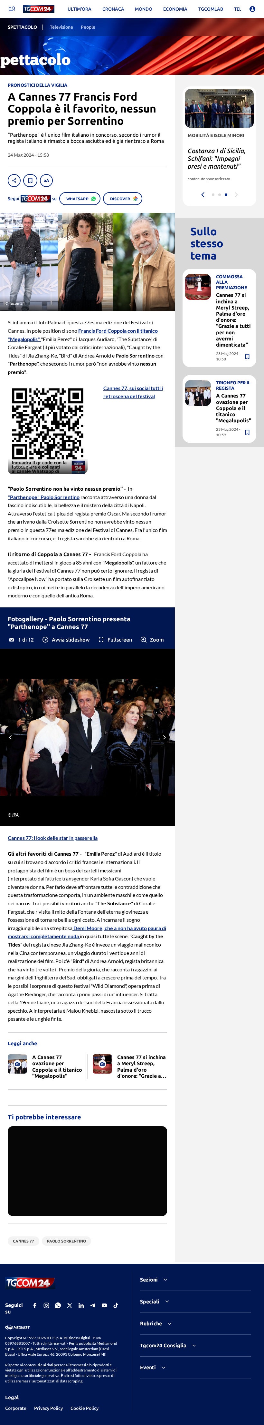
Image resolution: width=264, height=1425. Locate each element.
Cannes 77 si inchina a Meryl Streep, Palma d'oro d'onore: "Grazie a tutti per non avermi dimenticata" (233, 320)
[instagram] (46, 1305)
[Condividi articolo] (14, 180)
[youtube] (104, 1305)
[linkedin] (81, 1305)
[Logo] (38, 9)
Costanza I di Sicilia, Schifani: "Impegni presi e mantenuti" (217, 158)
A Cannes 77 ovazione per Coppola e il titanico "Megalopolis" (233, 408)
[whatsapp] (58, 1305)
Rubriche (151, 1323)
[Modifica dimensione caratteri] (46, 180)
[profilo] (252, 9)
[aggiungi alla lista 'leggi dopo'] (30, 180)
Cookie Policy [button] (85, 1408)
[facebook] (35, 1305)
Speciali (149, 1301)
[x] (69, 1305)
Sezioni (149, 1279)
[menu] (11, 9)
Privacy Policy (48, 1408)
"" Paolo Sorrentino (44, 497)
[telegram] (93, 1305)
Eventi (148, 1367)
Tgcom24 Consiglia (163, 1345)
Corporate (15, 1408)
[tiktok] (116, 1305)
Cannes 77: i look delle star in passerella (53, 838)
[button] (66, 640)
